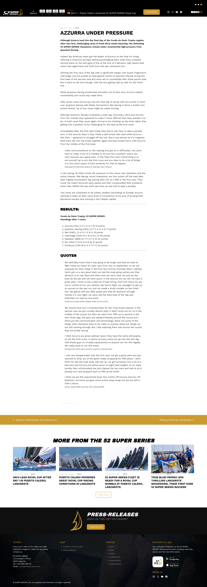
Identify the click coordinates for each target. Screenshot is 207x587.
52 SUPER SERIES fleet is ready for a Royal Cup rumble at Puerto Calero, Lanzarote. (124, 482)
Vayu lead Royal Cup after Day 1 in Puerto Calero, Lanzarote (32, 480)
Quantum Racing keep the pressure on (36, 420)
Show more (103, 495)
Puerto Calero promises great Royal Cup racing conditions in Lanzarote (77, 480)
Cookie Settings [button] (69, 550)
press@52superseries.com (29, 566)
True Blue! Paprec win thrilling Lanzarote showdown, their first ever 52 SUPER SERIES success (172, 482)
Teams (112, 554)
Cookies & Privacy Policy (73, 547)
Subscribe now (96, 527)
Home (111, 547)
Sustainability (115, 560)
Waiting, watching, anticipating (175, 420)
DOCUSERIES (151, 12)
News (77, 28)
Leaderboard (114, 557)
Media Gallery (115, 564)
